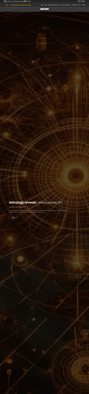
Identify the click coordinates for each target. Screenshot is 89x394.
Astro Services (75, 5)
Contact (83, 5)
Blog (80, 5)
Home (42, 5)
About (46, 5)
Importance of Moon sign (53, 5)
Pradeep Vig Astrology (21, 5)
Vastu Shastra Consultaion (65, 5)
